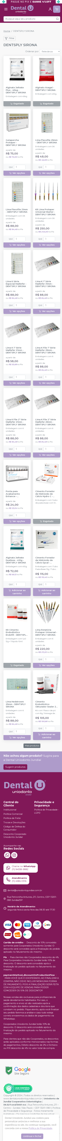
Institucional (9, 809)
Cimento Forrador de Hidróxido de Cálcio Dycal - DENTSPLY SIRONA (45, 560)
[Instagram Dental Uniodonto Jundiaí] (14, 855)
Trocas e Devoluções (14, 822)
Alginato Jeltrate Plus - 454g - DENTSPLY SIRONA (16, 90)
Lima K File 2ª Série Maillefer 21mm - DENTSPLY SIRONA (16, 422)
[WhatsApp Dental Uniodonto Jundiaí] (7, 855)
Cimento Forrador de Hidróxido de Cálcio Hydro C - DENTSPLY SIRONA (45, 494)
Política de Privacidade (40, 1128)
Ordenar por (32, 51)
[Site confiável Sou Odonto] (17, 1088)
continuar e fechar (32, 1136)
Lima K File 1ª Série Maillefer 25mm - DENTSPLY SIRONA (45, 350)
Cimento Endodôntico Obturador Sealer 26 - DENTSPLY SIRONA (46, 704)
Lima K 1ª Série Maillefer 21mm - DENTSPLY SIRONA (16, 350)
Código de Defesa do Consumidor (14, 828)
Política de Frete (12, 818)
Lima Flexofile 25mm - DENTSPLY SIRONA (46, 141)
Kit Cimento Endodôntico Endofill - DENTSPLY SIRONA (16, 632)
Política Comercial (12, 814)
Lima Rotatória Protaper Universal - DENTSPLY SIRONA (46, 632)
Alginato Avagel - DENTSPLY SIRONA (45, 88)
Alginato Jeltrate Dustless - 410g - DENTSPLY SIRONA (16, 560)
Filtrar (11, 38)
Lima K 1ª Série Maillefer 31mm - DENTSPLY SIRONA (45, 284)
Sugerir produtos (15, 767)
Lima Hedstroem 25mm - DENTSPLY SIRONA (16, 704)
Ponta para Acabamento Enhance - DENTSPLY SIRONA (16, 494)
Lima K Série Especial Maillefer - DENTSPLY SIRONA (16, 284)
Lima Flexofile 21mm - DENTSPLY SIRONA (17, 210)
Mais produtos (32, 745)
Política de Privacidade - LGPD (46, 811)
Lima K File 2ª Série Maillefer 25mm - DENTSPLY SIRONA (45, 422)
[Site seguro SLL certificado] (17, 1070)
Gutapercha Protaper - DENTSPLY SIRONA (16, 142)
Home (6, 31)
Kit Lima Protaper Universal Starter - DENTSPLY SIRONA (45, 212)
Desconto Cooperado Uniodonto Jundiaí (14, 836)
